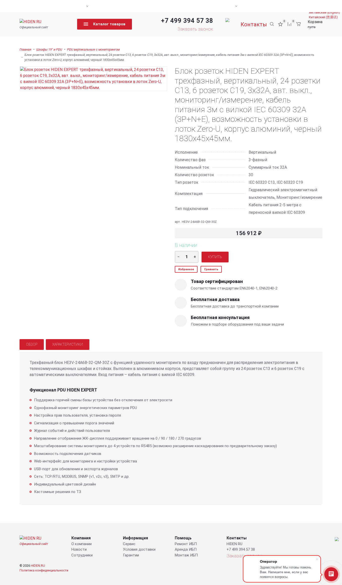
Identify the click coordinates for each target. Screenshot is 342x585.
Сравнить (211, 269)
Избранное (186, 269)
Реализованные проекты (213, 6)
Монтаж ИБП (186, 555)
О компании (30, 6)
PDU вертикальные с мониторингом (93, 49)
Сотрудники (82, 555)
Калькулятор (167, 6)
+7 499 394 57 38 (187, 20)
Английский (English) (324, 12)
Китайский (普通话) (323, 17)
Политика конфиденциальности (44, 570)
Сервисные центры (69, 6)
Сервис (129, 544)
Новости (258, 6)
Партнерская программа (123, 6)
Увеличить (93, 78)
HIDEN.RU (38, 565)
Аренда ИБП (186, 549)
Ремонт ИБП (186, 544)
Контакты (286, 6)
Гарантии (131, 555)
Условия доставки (139, 549)
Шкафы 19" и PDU (49, 49)
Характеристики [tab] (67, 344)
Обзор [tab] (31, 344)
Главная (25, 49)
